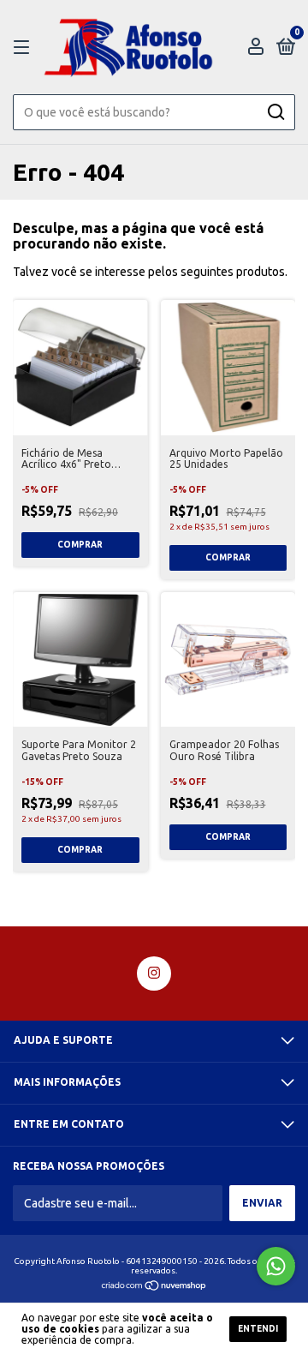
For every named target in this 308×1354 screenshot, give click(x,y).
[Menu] (24, 47)
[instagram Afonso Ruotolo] (154, 973)
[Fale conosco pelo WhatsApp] (276, 1266)
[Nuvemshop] (154, 1287)
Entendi (258, 1328)
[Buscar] (275, 112)
